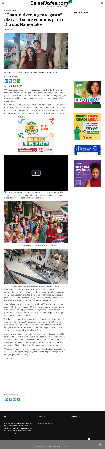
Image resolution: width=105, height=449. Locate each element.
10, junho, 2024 (8, 29)
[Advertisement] (36, 377)
